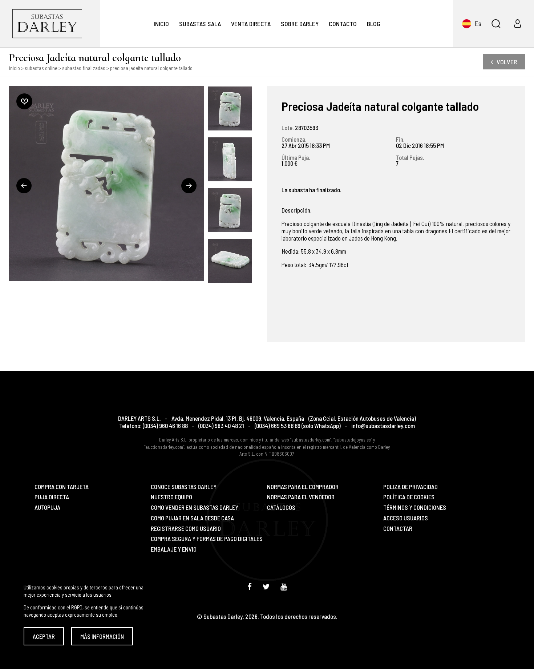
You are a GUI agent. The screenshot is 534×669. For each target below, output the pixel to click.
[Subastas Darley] (50, 23)
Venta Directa (251, 24)
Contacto (343, 24)
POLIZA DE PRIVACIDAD (410, 486)
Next (189, 185)
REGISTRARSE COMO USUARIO (186, 528)
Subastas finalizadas (83, 68)
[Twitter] (266, 586)
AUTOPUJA (47, 507)
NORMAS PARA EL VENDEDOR (301, 496)
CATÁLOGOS (281, 507)
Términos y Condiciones (414, 507)
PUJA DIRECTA (52, 496)
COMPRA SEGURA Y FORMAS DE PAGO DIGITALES (207, 538)
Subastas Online (41, 68)
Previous (24, 185)
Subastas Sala (200, 24)
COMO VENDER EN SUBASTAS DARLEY (194, 507)
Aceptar (44, 636)
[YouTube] (283, 586)
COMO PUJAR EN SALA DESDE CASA (192, 518)
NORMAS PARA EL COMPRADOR (303, 486)
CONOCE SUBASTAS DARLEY (184, 486)
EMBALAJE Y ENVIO (174, 549)
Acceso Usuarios (405, 518)
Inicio (161, 24)
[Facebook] (249, 586)
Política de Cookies (408, 496)
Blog (373, 24)
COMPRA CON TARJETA (62, 486)
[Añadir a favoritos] (24, 101)
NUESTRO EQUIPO (171, 496)
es (478, 23)
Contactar (397, 528)
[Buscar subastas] (496, 23)
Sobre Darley (300, 24)
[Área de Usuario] (517, 23)
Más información (102, 636)
